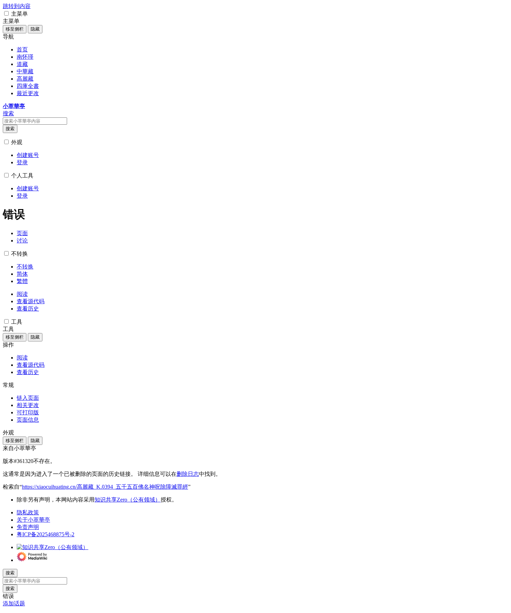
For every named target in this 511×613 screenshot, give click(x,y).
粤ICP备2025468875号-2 (45, 534)
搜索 (10, 128)
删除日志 (188, 474)
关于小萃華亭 (33, 520)
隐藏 (35, 29)
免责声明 (28, 527)
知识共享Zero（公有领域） (128, 500)
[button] (6, 13)
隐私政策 (28, 512)
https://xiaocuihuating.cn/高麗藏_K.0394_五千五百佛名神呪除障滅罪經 (105, 487)
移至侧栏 (15, 29)
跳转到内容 (17, 6)
